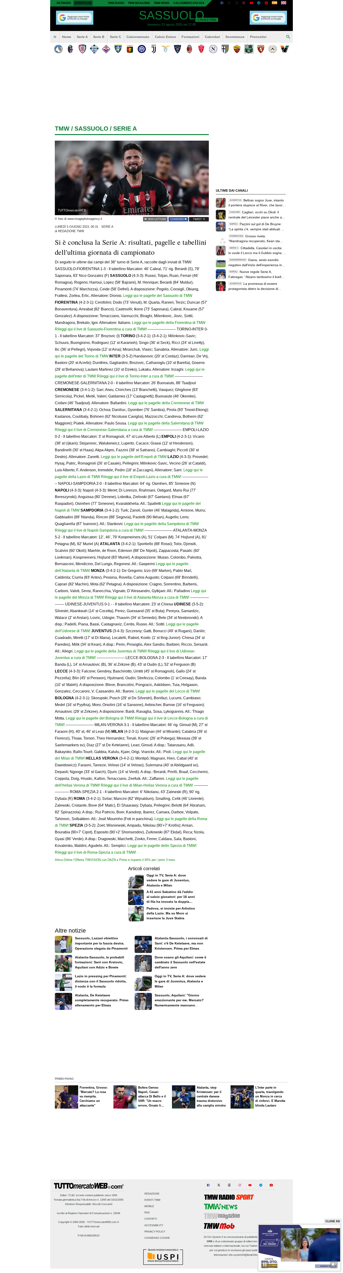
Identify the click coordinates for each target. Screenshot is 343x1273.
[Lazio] (165, 49)
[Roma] (237, 49)
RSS (147, 1212)
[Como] (94, 49)
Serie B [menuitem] (98, 37)
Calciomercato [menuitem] (137, 37)
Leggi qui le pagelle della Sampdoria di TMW (161, 524)
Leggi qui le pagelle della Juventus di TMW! (110, 651)
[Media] (266, 3)
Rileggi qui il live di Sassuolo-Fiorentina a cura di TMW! (101, 329)
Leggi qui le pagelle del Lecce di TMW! (168, 691)
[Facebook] (222, 3)
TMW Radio (116, 3)
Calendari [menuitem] (212, 37)
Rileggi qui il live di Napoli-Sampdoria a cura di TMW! (99, 530)
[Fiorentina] (106, 49)
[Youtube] (251, 3)
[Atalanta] (58, 49)
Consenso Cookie (157, 1238)
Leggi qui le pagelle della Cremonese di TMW (166, 403)
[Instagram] (244, 3)
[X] (229, 3)
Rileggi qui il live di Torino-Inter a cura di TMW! (135, 376)
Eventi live (83, 3)
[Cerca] (288, 37)
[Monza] (201, 49)
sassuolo (91, 128)
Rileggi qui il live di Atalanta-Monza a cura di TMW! (147, 597)
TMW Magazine (139, 3)
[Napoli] (213, 49)
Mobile (149, 1206)
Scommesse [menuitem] (235, 37)
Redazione (151, 1193)
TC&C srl (73, 1195)
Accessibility (153, 1225)
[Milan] (189, 49)
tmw (62, 128)
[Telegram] (259, 3)
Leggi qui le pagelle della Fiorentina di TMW (168, 323)
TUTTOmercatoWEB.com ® (103, 1222)
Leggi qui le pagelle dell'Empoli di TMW (134, 457)
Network (64, 3)
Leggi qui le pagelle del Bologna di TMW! (100, 718)
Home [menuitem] (66, 37)
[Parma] (225, 49)
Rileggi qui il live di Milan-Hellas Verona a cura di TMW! (147, 785)
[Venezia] (284, 49)
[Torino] (261, 49)
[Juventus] (153, 49)
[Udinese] (272, 49)
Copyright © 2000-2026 (71, 1222)
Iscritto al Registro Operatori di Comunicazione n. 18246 (88, 1213)
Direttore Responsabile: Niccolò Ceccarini (88, 1204)
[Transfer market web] (284, 3)
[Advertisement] (171, 1043)
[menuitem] (54, 37)
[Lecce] (177, 49)
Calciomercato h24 (188, 3)
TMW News (161, 3)
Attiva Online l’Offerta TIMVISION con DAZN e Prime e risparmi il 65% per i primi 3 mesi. (115, 860)
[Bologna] (70, 49)
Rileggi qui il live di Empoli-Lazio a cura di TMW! (141, 477)
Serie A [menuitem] (82, 37)
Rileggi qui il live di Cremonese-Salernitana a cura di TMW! (104, 430)
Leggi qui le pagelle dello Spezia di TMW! (161, 846)
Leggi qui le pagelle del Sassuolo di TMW (157, 296)
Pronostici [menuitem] (258, 37)
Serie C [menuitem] (115, 37)
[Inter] (142, 49)
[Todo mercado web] (274, 3)
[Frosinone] (118, 49)
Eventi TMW (152, 1199)
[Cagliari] (82, 49)
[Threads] (237, 3)
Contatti (150, 1219)
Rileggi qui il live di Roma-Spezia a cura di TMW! (95, 852)
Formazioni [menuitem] (190, 37)
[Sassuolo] (249, 49)
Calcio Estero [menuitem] (165, 37)
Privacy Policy (154, 1231)
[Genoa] (130, 49)
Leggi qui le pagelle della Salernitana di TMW (165, 423)
